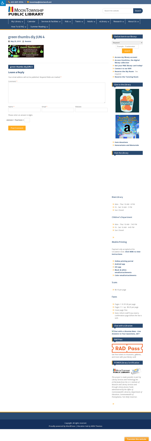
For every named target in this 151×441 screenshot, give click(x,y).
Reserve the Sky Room (124, 71)
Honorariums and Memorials (127, 145)
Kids (67, 21)
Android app (120, 264)
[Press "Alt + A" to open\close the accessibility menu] (3, 3)
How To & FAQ (17, 26)
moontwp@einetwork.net (41, 2)
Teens (78, 21)
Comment (12, 81)
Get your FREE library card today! (128, 65)
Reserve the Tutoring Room (126, 77)
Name (11, 107)
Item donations (121, 142)
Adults (90, 21)
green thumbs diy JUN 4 (21, 66)
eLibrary (103, 21)
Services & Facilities (49, 21)
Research (117, 21)
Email (44, 107)
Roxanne (28, 41)
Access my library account (126, 57)
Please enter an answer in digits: (20, 115)
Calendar (31, 21)
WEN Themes (96, 426)
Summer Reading (38, 26)
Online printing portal (124, 261)
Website (78, 107)
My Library (16, 21)
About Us (132, 21)
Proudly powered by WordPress (62, 426)
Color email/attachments (125, 275)
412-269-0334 (17, 2)
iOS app (118, 267)
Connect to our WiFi (123, 68)
